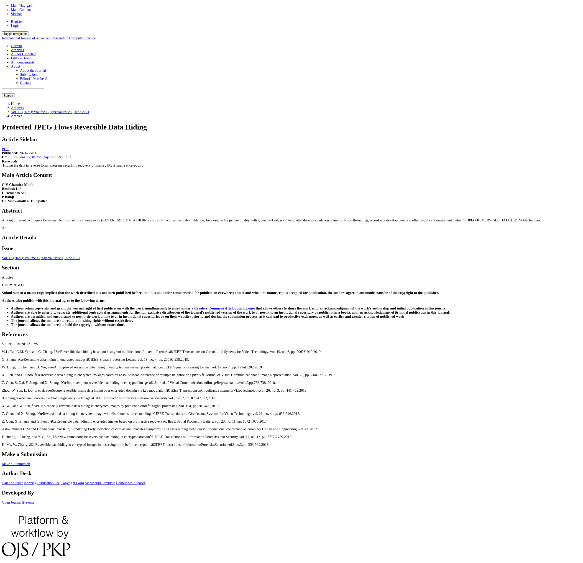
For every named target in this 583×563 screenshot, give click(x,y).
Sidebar (16, 14)
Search (8, 95)
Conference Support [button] (130, 483)
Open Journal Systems (18, 502)
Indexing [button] (30, 483)
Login (15, 26)
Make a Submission (16, 464)
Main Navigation (23, 6)
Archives (17, 50)
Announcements (22, 62)
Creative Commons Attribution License (224, 308)
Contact (25, 83)
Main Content (21, 10)
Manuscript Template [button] (100, 483)
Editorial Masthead (33, 79)
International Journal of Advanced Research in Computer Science (49, 38)
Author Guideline (23, 54)
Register (17, 21)
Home (15, 104)
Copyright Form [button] (72, 483)
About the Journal (33, 70)
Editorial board (21, 58)
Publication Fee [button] (48, 483)
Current (16, 46)
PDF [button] (5, 149)
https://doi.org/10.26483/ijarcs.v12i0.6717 (41, 157)
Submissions (29, 74)
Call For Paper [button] (12, 483)
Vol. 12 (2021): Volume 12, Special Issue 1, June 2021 (50, 112)
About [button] (15, 66)
